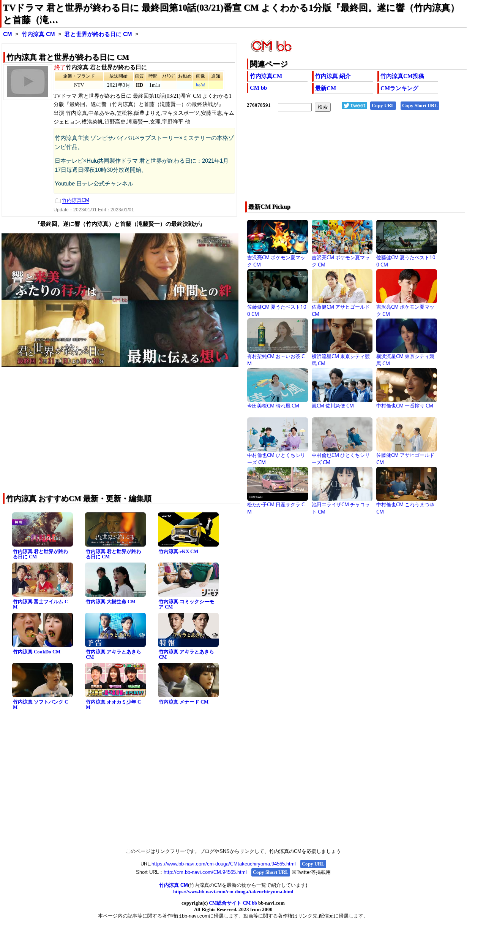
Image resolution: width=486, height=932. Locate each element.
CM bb (258, 88)
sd (203, 85)
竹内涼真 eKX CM (178, 551)
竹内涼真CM (266, 76)
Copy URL (383, 105)
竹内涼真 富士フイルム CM (40, 604)
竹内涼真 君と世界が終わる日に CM (40, 554)
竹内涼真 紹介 (333, 76)
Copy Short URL (420, 105)
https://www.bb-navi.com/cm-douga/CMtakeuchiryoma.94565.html (223, 864)
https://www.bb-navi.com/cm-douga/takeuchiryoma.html (233, 891)
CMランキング (399, 88)
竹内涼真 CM (38, 34)
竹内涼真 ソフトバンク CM (40, 704)
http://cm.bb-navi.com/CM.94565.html (205, 872)
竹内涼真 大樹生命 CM (111, 601)
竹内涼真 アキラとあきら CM (113, 654)
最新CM (325, 88)
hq (198, 85)
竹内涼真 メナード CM (183, 702)
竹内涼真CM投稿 (402, 76)
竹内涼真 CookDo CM (36, 652)
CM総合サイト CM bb (233, 903)
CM (7, 34)
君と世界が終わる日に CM (98, 34)
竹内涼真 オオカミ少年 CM (113, 704)
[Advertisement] (335, 161)
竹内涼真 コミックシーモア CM (186, 604)
